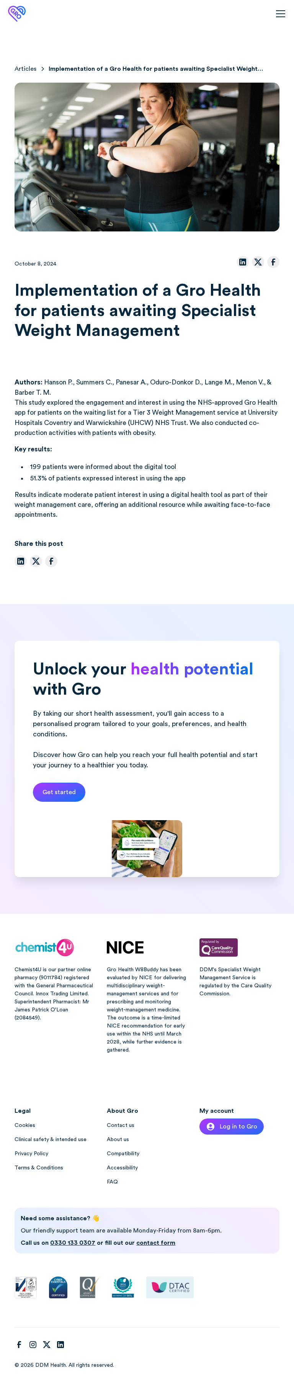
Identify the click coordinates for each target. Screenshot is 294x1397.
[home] (16, 13)
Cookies (25, 1125)
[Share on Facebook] (273, 262)
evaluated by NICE (129, 977)
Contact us (120, 1125)
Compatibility (123, 1153)
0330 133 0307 (72, 1243)
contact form (155, 1243)
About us (118, 1139)
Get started (59, 792)
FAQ (112, 1182)
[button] (279, 14)
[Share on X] (258, 262)
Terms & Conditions (39, 1168)
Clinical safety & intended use (51, 1139)
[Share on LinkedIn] (243, 262)
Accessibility (122, 1168)
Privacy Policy (31, 1153)
